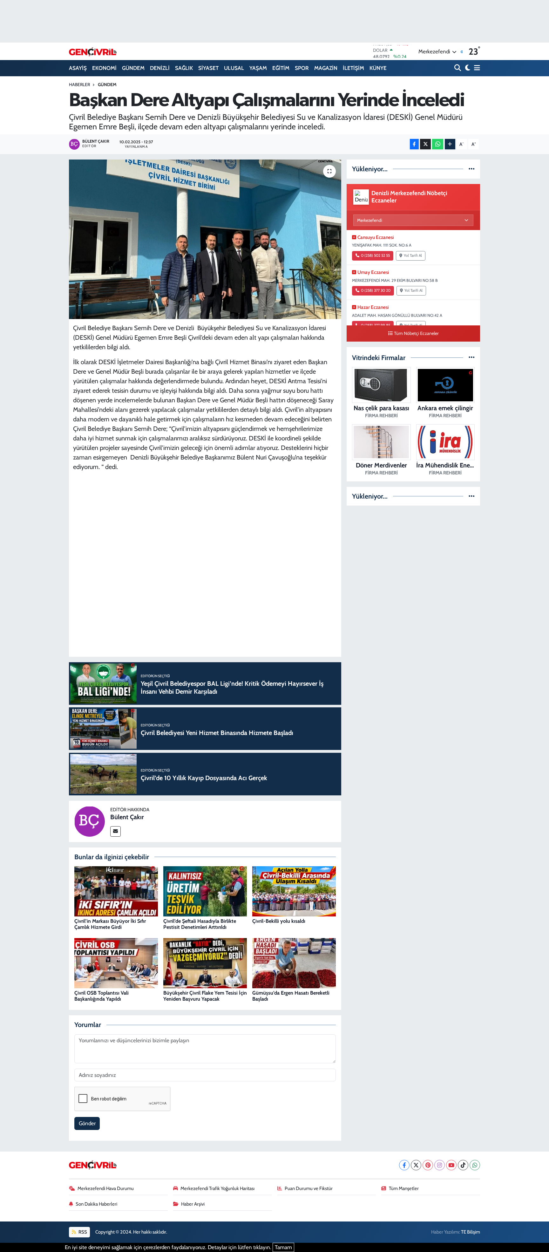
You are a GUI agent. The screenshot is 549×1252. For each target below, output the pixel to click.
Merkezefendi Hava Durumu (106, 1188)
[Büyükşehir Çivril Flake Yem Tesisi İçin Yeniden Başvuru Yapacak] (205, 963)
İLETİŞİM (353, 68)
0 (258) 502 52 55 (375, 255)
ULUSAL (234, 68)
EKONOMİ (104, 68)
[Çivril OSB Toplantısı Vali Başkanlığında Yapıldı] (116, 963)
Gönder (87, 1123)
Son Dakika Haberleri (96, 1204)
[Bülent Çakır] (89, 821)
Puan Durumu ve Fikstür (309, 1188)
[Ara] (458, 68)
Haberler (79, 84)
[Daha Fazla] (450, 144)
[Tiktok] (463, 1165)
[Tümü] (472, 169)
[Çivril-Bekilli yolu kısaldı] (294, 891)
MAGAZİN (325, 68)
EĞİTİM (280, 68)
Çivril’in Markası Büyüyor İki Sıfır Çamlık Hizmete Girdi (110, 924)
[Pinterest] (428, 1165)
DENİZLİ (160, 68)
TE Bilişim (470, 1232)
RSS (82, 1232)
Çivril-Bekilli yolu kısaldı (278, 921)
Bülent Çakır (127, 817)
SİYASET (208, 68)
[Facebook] (404, 1165)
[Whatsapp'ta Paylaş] (437, 144)
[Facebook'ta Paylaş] (414, 144)
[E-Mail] (115, 831)
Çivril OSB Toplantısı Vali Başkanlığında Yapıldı (101, 996)
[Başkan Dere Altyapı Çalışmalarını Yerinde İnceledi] (205, 239)
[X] (416, 1165)
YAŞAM (258, 68)
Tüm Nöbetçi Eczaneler (416, 333)
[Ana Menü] (475, 68)
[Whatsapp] (475, 1165)
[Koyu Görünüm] (466, 68)
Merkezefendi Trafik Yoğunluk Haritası (217, 1188)
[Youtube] (451, 1165)
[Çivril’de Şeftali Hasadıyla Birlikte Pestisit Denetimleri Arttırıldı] (205, 891)
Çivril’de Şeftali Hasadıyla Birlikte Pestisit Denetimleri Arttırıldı (199, 924)
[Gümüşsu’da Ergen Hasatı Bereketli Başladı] (294, 963)
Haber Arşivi (193, 1204)
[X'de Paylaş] (425, 144)
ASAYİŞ (78, 68)
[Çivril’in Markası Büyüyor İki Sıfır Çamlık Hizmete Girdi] (116, 891)
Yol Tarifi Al (413, 255)
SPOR (302, 68)
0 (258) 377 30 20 (375, 290)
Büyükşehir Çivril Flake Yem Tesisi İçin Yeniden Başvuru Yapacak (205, 996)
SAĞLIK (184, 68)
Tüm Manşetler (404, 1188)
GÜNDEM (133, 68)
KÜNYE (378, 68)
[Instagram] (439, 1165)
